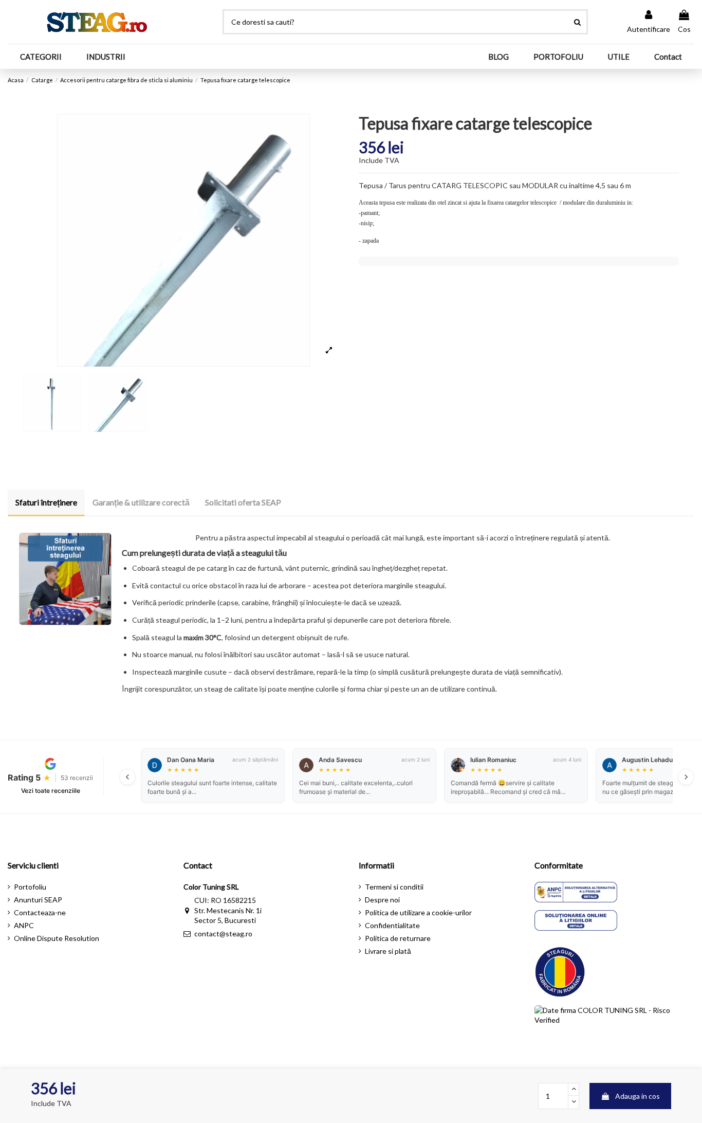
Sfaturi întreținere (46, 502)
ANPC (24, 925)
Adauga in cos (637, 1096)
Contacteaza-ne (40, 912)
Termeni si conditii (394, 886)
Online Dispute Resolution (56, 938)
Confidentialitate (392, 925)
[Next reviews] (686, 777)
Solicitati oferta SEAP (243, 502)
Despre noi (382, 899)
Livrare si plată (388, 951)
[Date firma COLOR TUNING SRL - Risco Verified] (614, 1028)
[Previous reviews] (127, 777)
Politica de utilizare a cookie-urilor (418, 912)
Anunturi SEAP (38, 899)
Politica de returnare (398, 938)
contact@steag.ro (223, 933)
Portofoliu (30, 886)
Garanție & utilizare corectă (141, 502)
